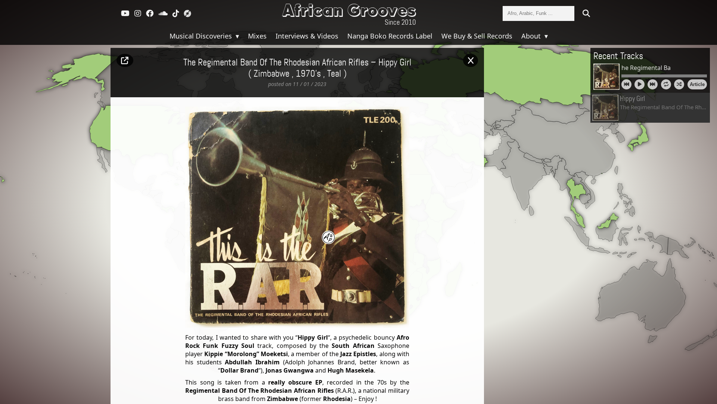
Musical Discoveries (202, 35)
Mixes (257, 35)
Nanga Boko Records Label (389, 35)
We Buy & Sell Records (476, 35)
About (532, 35)
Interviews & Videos (307, 35)
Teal (334, 74)
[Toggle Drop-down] (236, 36)
